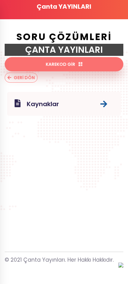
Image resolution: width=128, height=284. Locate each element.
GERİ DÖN (24, 77)
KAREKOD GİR (61, 64)
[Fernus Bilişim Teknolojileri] (120, 265)
